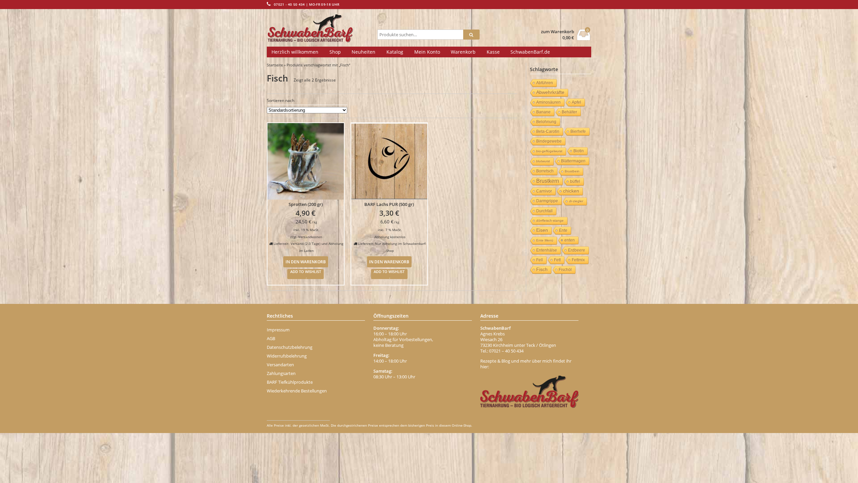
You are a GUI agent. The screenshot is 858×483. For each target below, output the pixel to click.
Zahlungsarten (281, 373)
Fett (557, 260)
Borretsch (545, 171)
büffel (575, 181)
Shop (335, 52)
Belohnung (546, 121)
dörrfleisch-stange (550, 220)
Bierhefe (578, 131)
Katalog (394, 52)
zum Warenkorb (557, 32)
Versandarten (280, 365)
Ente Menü (544, 240)
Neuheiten (363, 52)
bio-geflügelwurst (549, 151)
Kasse (493, 52)
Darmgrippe (547, 201)
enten (569, 240)
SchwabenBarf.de (530, 52)
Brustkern (547, 181)
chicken (571, 191)
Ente (563, 230)
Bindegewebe (549, 141)
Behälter (569, 112)
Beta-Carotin (547, 131)
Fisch (542, 269)
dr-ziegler (576, 201)
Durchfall (544, 211)
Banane (543, 112)
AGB (271, 338)
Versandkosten (310, 236)
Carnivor (544, 191)
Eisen (542, 230)
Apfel (576, 102)
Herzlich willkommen (294, 52)
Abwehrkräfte (550, 92)
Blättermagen (573, 161)
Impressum (278, 330)
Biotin (578, 151)
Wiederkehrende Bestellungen (297, 391)
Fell (539, 260)
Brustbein (572, 171)
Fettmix (578, 260)
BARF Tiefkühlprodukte (290, 382)
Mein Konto (427, 52)
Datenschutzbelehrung (289, 347)
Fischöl (565, 269)
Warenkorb (463, 52)
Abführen (544, 82)
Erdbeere (576, 250)
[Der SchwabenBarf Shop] (321, 28)
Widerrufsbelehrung (287, 356)
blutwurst (543, 161)
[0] (583, 39)
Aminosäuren (548, 102)
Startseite (275, 64)
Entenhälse (546, 250)
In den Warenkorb (306, 261)
